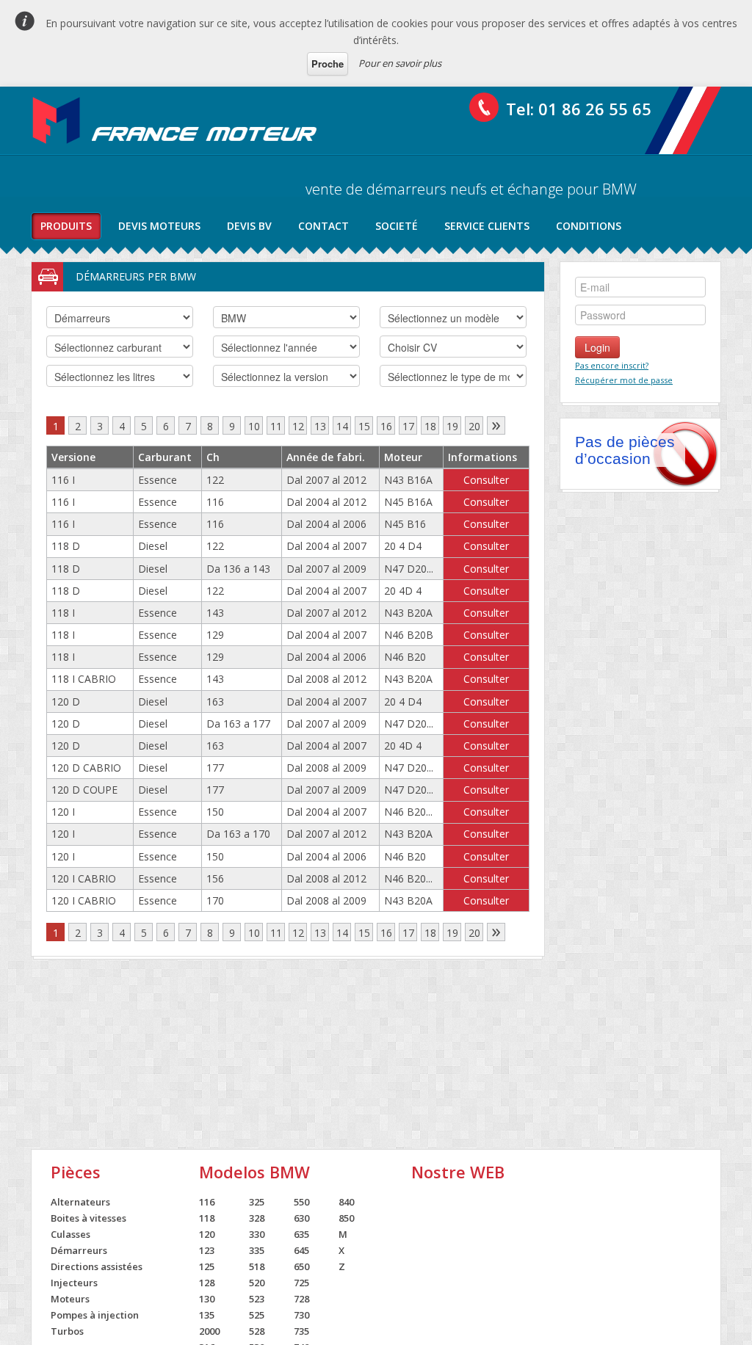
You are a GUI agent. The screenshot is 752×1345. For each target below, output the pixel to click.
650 (301, 1266)
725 (301, 1282)
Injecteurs (74, 1282)
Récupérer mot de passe (624, 379)
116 (206, 1201)
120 (206, 1234)
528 (256, 1331)
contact (323, 226)
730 (301, 1315)
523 (256, 1298)
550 (301, 1201)
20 (474, 426)
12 (298, 426)
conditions (588, 226)
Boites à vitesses (88, 1218)
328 (256, 1218)
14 (342, 426)
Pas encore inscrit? (611, 365)
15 (364, 426)
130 (206, 1298)
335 (256, 1250)
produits (66, 226)
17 (408, 426)
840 (346, 1201)
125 (206, 1266)
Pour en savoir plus (399, 63)
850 (346, 1218)
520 (256, 1282)
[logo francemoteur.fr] (176, 120)
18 (430, 426)
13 (320, 426)
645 (301, 1250)
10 (254, 426)
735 (301, 1331)
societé (396, 226)
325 (256, 1201)
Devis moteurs (159, 226)
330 (256, 1234)
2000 (209, 1331)
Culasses (70, 1234)
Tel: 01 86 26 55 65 (578, 109)
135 (206, 1315)
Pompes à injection (95, 1315)
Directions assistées (96, 1266)
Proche (327, 63)
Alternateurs (80, 1201)
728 (301, 1298)
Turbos (67, 1331)
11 (276, 426)
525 (256, 1315)
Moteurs (70, 1298)
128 (206, 1282)
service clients (486, 226)
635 (301, 1234)
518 (256, 1266)
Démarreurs (79, 1250)
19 (452, 426)
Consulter (486, 480)
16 (386, 426)
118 (206, 1218)
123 (206, 1250)
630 (301, 1218)
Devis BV (249, 226)
